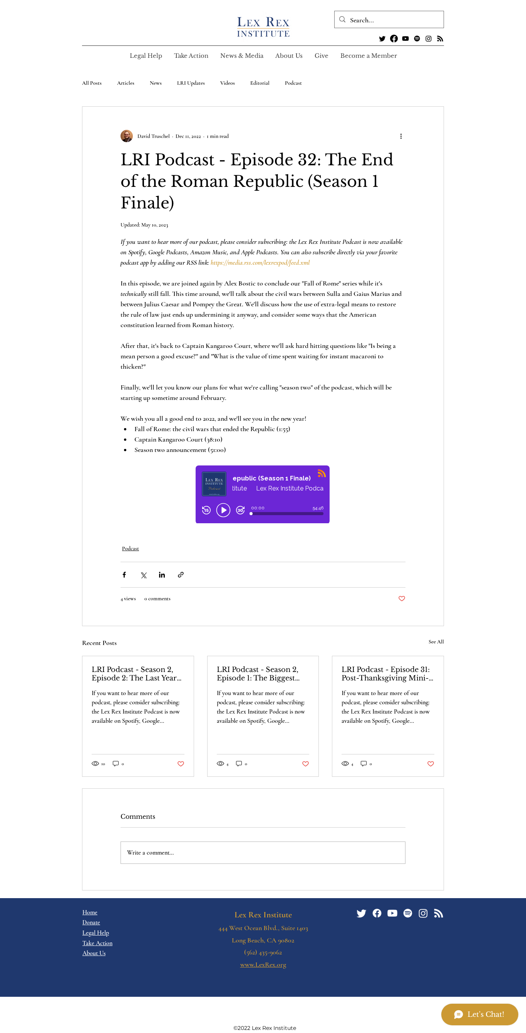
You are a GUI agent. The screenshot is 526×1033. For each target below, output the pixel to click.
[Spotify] (417, 38)
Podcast (293, 83)
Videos (227, 83)
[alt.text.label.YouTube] (405, 38)
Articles (125, 83)
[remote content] (263, 495)
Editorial (260, 83)
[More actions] (400, 136)
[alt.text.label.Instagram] (428, 38)
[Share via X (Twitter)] (143, 574)
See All (436, 641)
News (156, 83)
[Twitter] (382, 38)
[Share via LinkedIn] (162, 574)
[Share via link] (180, 574)
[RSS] (440, 38)
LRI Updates (191, 83)
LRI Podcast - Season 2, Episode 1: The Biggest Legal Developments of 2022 (257, 673)
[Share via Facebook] (124, 574)
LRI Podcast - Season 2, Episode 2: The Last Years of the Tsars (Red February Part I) (138, 673)
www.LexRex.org (263, 964)
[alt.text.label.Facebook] (394, 38)
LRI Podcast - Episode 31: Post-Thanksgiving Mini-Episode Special (386, 673)
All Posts (92, 83)
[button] (191, 56)
